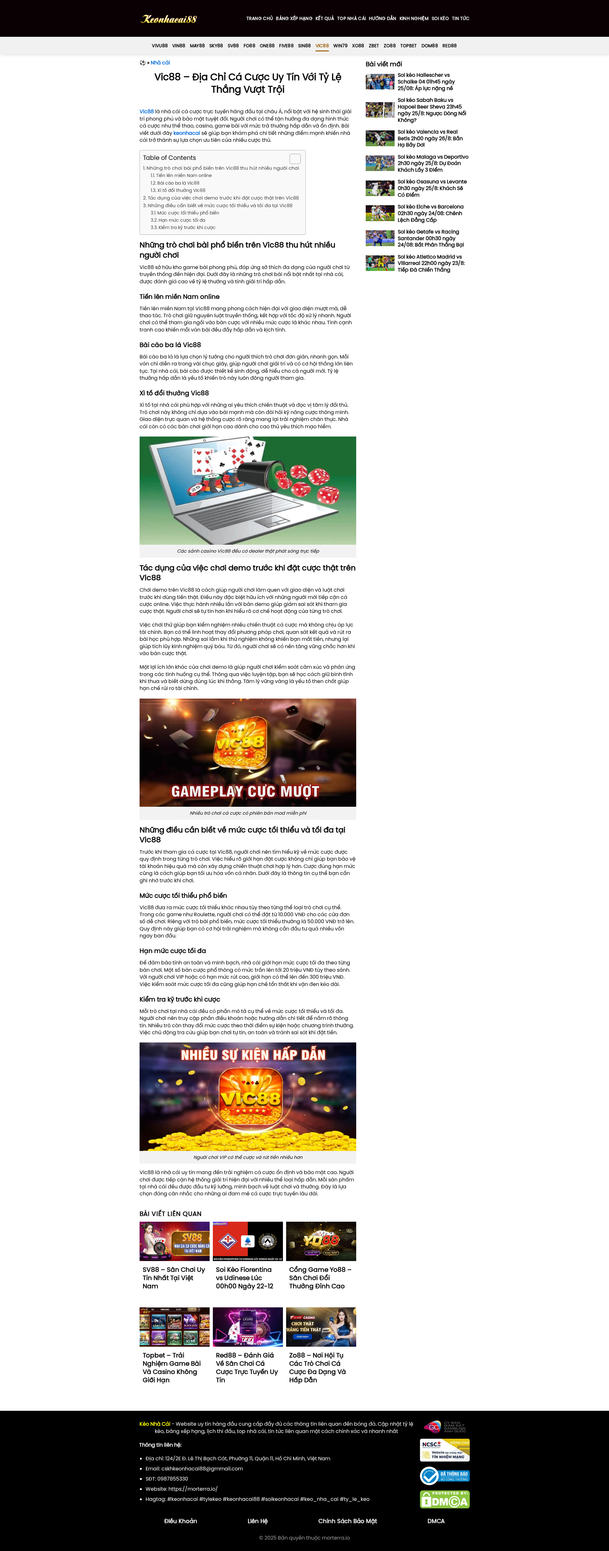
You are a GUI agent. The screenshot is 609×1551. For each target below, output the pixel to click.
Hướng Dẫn (382, 18)
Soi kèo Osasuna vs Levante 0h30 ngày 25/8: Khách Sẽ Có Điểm (432, 188)
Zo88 (390, 46)
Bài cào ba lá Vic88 (178, 183)
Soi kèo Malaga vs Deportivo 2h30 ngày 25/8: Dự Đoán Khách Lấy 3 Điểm (433, 163)
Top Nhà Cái (351, 18)
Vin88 (178, 46)
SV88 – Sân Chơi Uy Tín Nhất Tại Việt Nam (174, 1277)
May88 (197, 46)
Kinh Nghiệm (414, 18)
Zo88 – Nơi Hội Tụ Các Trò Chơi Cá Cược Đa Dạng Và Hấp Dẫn (317, 1367)
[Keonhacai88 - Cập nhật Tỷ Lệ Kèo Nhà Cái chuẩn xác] (169, 18)
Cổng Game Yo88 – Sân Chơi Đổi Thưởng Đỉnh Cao (320, 1277)
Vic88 (322, 46)
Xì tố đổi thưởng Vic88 (181, 190)
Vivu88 (160, 46)
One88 (267, 46)
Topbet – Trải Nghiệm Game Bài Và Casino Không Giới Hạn (172, 1367)
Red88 (449, 46)
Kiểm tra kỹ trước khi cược (187, 227)
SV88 (233, 46)
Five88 (286, 46)
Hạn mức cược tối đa (182, 220)
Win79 (340, 46)
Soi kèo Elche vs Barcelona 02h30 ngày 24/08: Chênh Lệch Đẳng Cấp (431, 213)
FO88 (249, 46)
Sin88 (304, 46)
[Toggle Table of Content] (292, 159)
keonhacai (187, 132)
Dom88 (430, 46)
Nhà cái (160, 62)
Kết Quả (325, 18)
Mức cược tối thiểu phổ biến (188, 213)
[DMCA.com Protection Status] (445, 1498)
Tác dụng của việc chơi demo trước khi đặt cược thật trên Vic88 (223, 197)
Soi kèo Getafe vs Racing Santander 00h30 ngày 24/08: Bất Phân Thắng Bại (431, 238)
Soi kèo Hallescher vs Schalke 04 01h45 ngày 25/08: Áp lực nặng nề (426, 81)
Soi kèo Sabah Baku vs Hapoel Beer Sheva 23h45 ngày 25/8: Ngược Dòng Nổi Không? (432, 110)
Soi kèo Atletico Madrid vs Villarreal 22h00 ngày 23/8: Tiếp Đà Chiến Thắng (431, 263)
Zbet (374, 46)
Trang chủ (259, 18)
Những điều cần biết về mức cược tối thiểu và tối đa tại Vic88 (220, 205)
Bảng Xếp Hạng (294, 18)
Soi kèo (440, 18)
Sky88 (216, 46)
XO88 (358, 46)
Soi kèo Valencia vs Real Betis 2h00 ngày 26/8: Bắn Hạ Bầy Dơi (430, 138)
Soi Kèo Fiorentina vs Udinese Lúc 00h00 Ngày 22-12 (244, 1277)
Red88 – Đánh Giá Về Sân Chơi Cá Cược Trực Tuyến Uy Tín (247, 1367)
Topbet (408, 46)
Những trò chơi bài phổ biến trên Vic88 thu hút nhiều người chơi (223, 168)
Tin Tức (460, 18)
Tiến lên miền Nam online (184, 175)
